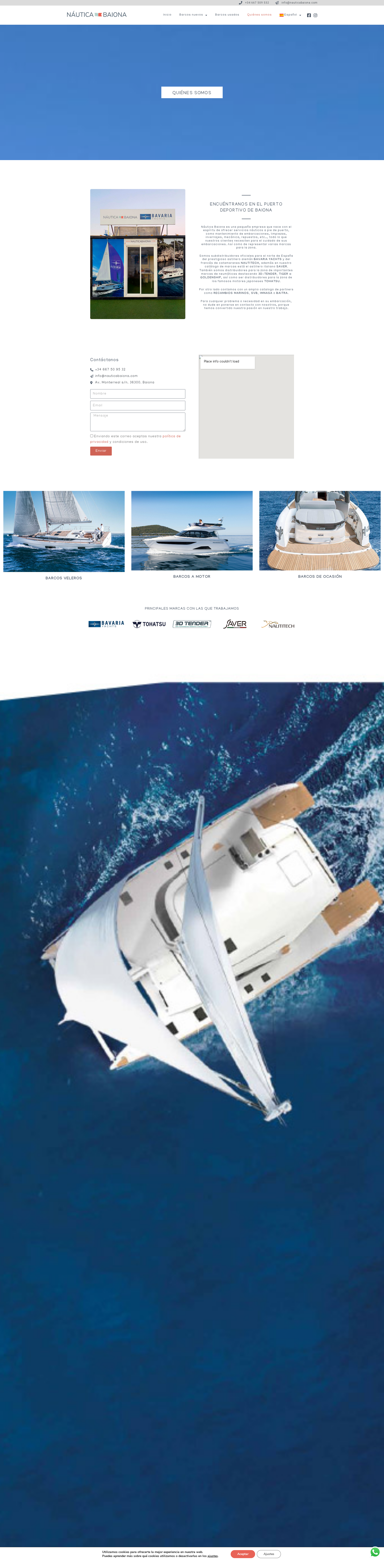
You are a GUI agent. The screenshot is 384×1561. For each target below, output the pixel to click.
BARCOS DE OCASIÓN (320, 577)
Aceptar (242, 1554)
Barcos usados (227, 15)
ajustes (213, 1556)
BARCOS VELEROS (64, 579)
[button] (291, 15)
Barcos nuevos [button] (191, 15)
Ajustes (269, 1554)
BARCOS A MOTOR (191, 577)
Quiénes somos (259, 15)
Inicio (167, 15)
